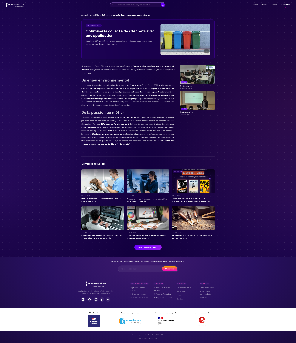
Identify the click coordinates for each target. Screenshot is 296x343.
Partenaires (181, 291)
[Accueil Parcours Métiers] (15, 5)
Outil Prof (203, 298)
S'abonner (169, 269)
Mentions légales (137, 335)
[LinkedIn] (83, 299)
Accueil (254, 5)
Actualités (285, 5)
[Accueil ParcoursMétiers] (96, 284)
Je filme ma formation (162, 294)
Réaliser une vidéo (207, 288)
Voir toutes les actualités (148, 247)
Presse (179, 295)
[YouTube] (108, 299)
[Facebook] (89, 299)
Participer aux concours (163, 298)
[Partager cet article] (206, 51)
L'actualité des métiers (139, 298)
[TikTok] (102, 299)
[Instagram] (96, 299)
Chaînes (264, 5)
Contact (180, 299)
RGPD (147, 335)
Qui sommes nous (184, 288)
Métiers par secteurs (138, 294)
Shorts (275, 5)
